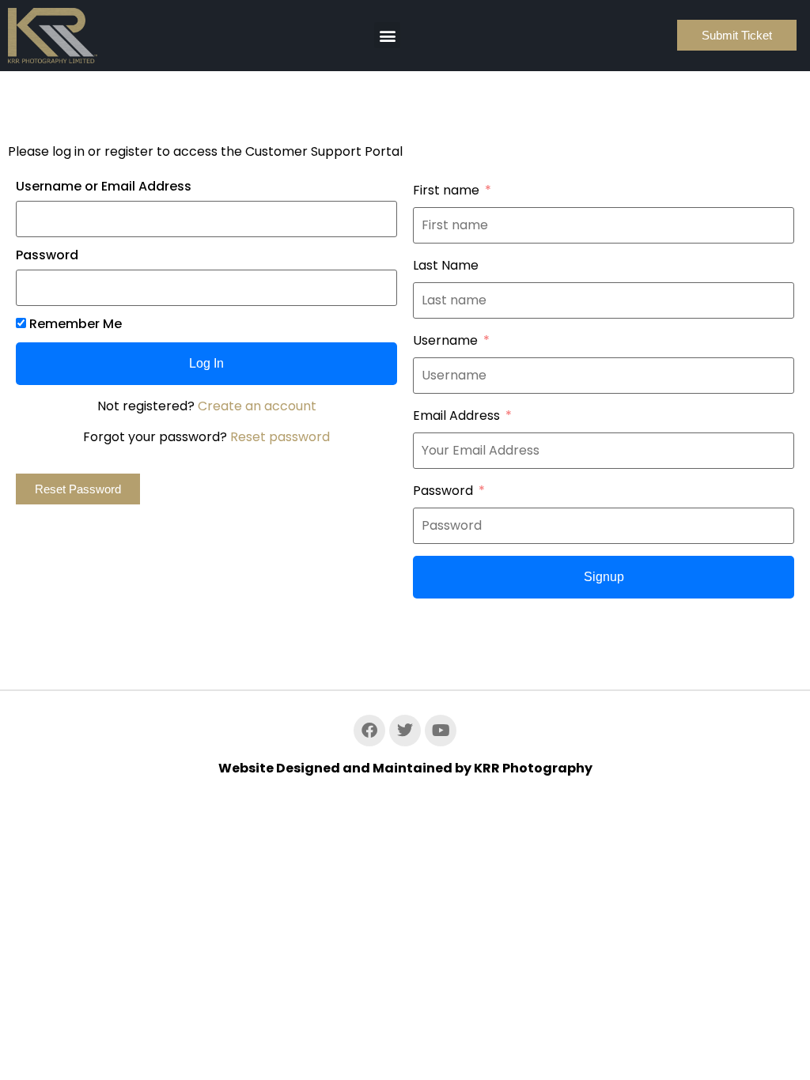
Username (445, 340)
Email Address (456, 416)
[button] (387, 35)
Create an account (257, 406)
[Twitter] (405, 730)
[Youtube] (440, 730)
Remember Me (74, 324)
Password (47, 255)
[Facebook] (369, 730)
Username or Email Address (103, 186)
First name (446, 190)
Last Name (446, 265)
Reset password (280, 437)
